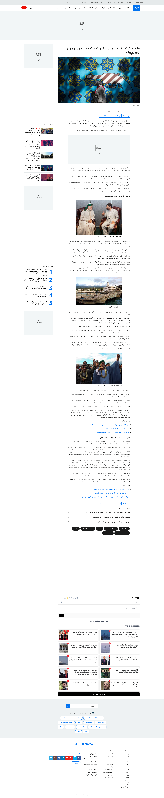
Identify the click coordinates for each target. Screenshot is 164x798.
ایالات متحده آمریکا (88, 528)
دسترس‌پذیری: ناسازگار (91, 772)
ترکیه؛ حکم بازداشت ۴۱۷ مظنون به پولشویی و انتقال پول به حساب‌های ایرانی (107, 513)
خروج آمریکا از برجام (122, 533)
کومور (127, 43)
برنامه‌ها (127, 777)
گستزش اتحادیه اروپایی (66, 722)
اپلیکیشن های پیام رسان (107, 770)
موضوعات (126, 751)
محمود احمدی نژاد (111, 528)
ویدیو (64, 8)
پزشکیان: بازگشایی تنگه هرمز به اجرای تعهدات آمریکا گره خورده (111, 517)
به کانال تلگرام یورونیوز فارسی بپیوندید (117, 196)
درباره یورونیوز (93, 754)
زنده (24, 7)
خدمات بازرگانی (93, 756)
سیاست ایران (108, 533)
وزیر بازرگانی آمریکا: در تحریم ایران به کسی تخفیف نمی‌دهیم (111, 489)
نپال (78, 731)
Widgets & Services (107, 772)
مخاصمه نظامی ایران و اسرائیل (94, 718)
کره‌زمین (78, 8)
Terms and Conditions (90, 759)
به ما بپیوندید (110, 764)
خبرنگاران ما (126, 780)
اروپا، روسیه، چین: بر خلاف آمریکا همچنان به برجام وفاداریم (112, 493)
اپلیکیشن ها (110, 767)
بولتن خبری (110, 756)
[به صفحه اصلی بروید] (136, 8)
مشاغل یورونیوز (93, 770)
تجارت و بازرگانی (105, 8)
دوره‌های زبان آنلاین (108, 777)
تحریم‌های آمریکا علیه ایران (97, 727)
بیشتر (95, 751)
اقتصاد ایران (124, 528)
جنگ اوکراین (100, 722)
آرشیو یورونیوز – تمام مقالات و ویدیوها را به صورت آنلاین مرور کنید (123, 785)
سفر (96, 8)
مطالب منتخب (47, 125)
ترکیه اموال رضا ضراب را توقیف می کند (117, 428)
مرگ (61, 727)
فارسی (139, 2)
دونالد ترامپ (89, 722)
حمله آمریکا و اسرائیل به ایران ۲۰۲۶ (71, 718)
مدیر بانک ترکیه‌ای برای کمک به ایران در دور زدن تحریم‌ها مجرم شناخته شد (108, 425)
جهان (114, 8)
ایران (99, 528)
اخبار (135, 43)
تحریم (75, 528)
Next (91, 8)
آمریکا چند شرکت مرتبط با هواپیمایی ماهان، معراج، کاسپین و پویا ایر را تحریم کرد (105, 497)
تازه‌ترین (126, 8)
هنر (86, 731)
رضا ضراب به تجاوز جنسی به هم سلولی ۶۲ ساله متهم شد (113, 432)
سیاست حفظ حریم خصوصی (90, 764)
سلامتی (70, 8)
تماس (95, 767)
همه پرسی (70, 727)
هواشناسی (110, 759)
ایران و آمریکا (81, 727)
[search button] (67, 2)
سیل (79, 722)
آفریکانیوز (110, 775)
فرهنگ (85, 8)
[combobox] (77, 2)
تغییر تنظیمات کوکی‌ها (91, 775)
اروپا (120, 8)
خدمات (111, 751)
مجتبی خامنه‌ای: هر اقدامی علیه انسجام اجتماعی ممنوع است (112, 522)
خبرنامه (76, 763)
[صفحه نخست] (139, 43)
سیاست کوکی (93, 762)
